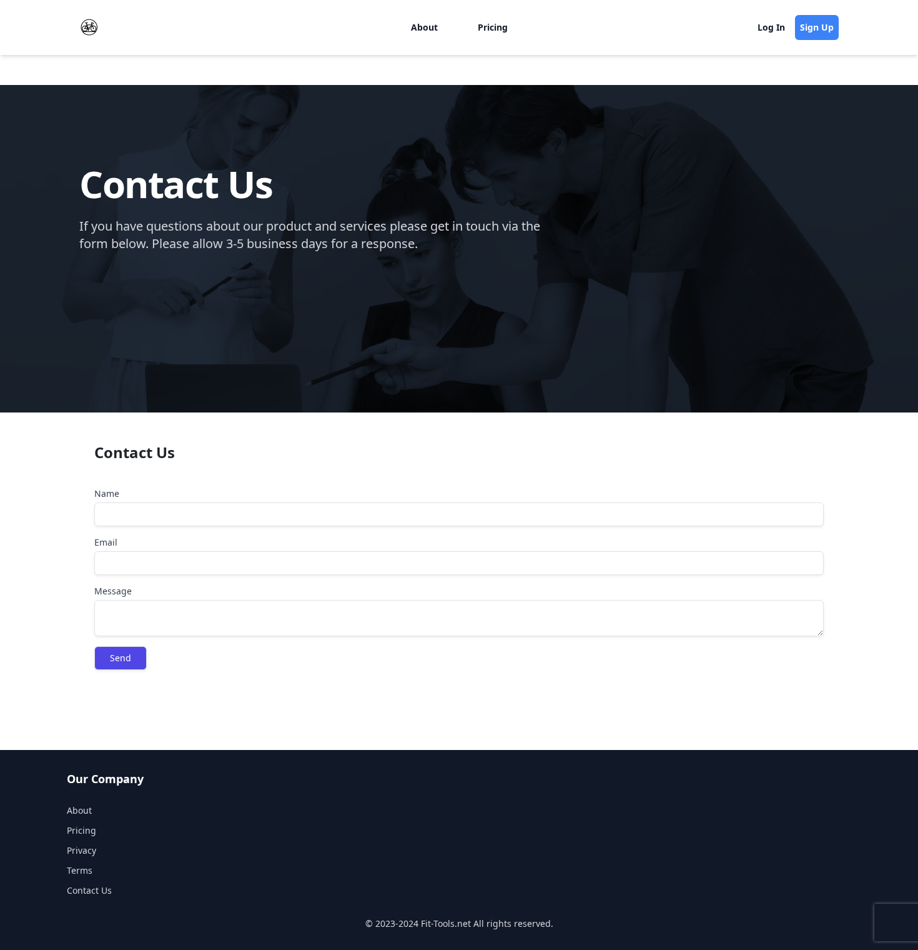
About (424, 27)
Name (106, 493)
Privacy (81, 850)
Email (105, 542)
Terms (79, 870)
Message (113, 591)
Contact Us (89, 890)
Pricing (493, 27)
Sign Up (817, 27)
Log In (771, 27)
